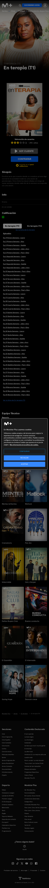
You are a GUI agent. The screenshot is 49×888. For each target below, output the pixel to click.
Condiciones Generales (31, 799)
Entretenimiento (7, 772)
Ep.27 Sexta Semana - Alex (13, 335)
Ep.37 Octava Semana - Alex (13, 372)
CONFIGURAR (25, 451)
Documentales (6, 769)
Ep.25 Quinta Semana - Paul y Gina (16, 327)
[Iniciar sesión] (45, 5)
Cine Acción (6, 746)
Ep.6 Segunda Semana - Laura (14, 256)
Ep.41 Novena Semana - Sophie (14, 387)
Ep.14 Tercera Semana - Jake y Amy (16, 286)
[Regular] (18, 142)
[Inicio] (7, 5)
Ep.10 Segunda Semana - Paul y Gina (16, 271)
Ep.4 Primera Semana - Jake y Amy (16, 249)
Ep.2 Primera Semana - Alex (13, 241)
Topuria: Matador (7, 816)
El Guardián (7, 660)
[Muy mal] (12, 142)
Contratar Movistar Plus (32, 804)
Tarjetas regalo (29, 828)
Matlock (28, 504)
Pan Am (28, 543)
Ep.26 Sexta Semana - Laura (13, 331)
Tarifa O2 (27, 825)
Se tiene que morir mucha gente (34, 746)
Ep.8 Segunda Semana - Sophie (14, 264)
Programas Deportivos (31, 772)
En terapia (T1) (12, 226)
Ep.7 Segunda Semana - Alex (13, 260)
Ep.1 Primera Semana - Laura (14, 238)
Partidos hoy (6, 828)
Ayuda (25, 849)
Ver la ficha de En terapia (25, 230)
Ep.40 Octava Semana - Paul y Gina (16, 384)
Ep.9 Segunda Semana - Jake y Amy (16, 268)
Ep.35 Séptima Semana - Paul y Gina (16, 365)
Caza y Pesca (28, 775)
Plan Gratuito (28, 816)
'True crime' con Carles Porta (33, 763)
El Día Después (6, 802)
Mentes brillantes (9, 504)
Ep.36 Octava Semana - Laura (14, 369)
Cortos (4, 748)
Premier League (7, 799)
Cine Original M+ (7, 737)
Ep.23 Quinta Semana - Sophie (14, 320)
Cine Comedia (6, 743)
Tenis (3, 810)
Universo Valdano (7, 804)
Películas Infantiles (8, 754)
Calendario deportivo (38, 11)
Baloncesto (5, 807)
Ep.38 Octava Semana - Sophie (14, 376)
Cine (13, 11)
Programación (6, 831)
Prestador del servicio (11, 870)
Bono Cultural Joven (31, 822)
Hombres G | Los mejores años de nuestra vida (35, 756)
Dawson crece (31, 699)
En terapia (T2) (34, 226)
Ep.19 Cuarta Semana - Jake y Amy (16, 305)
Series (5, 11)
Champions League (8, 793)
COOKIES (42, 870)
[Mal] (15, 142)
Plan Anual (27, 819)
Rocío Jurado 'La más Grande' (34, 760)
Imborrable (6, 582)
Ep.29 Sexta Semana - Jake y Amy (15, 342)
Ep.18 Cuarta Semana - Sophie (14, 301)
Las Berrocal (28, 751)
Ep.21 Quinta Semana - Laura (14, 312)
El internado (30, 660)
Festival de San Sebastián (32, 766)
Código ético (28, 802)
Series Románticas (8, 763)
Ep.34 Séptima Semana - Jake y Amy (16, 361)
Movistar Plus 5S (29, 778)
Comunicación (29, 831)
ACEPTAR (24, 464)
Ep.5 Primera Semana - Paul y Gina (16, 253)
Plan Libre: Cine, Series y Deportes (35, 807)
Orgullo (4, 775)
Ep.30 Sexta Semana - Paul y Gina (15, 346)
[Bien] (20, 142)
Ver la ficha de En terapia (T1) (14, 400)
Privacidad (33, 870)
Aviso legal (24, 870)
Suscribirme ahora (32, 5)
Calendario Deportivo (9, 825)
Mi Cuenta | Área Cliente (32, 796)
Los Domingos (28, 740)
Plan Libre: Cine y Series (32, 810)
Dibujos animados (30, 769)
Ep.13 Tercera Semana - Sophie (14, 282)
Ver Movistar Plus (29, 790)
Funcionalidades (29, 793)
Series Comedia (7, 766)
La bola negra (28, 737)
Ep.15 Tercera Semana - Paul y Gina (16, 290)
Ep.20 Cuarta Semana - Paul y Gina (16, 309)
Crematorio (7, 543)
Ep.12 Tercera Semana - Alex (14, 279)
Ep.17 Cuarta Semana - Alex (13, 298)
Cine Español (6, 740)
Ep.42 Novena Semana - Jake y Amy (16, 391)
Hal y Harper (30, 582)
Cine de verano (7, 751)
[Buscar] (20, 5)
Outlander (27, 743)
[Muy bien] (23, 142)
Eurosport (5, 822)
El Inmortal (28, 748)
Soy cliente (26, 151)
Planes (26, 813)
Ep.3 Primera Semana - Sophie (14, 245)
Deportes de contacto (9, 819)
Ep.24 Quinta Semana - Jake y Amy (16, 324)
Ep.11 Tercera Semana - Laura (14, 275)
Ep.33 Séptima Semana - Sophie (15, 357)
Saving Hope (7, 699)
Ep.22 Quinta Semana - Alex (13, 316)
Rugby (4, 813)
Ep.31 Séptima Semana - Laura (14, 350)
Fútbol (22, 11)
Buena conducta (32, 621)
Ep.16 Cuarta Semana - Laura (14, 294)
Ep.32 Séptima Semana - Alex (14, 354)
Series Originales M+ (8, 760)
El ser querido (29, 734)
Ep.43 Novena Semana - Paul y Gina (16, 395)
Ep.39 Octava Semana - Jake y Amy (16, 380)
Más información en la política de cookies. (24, 445)
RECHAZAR (24, 458)
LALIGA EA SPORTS (8, 796)
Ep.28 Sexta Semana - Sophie (14, 339)
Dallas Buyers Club (10, 621)
